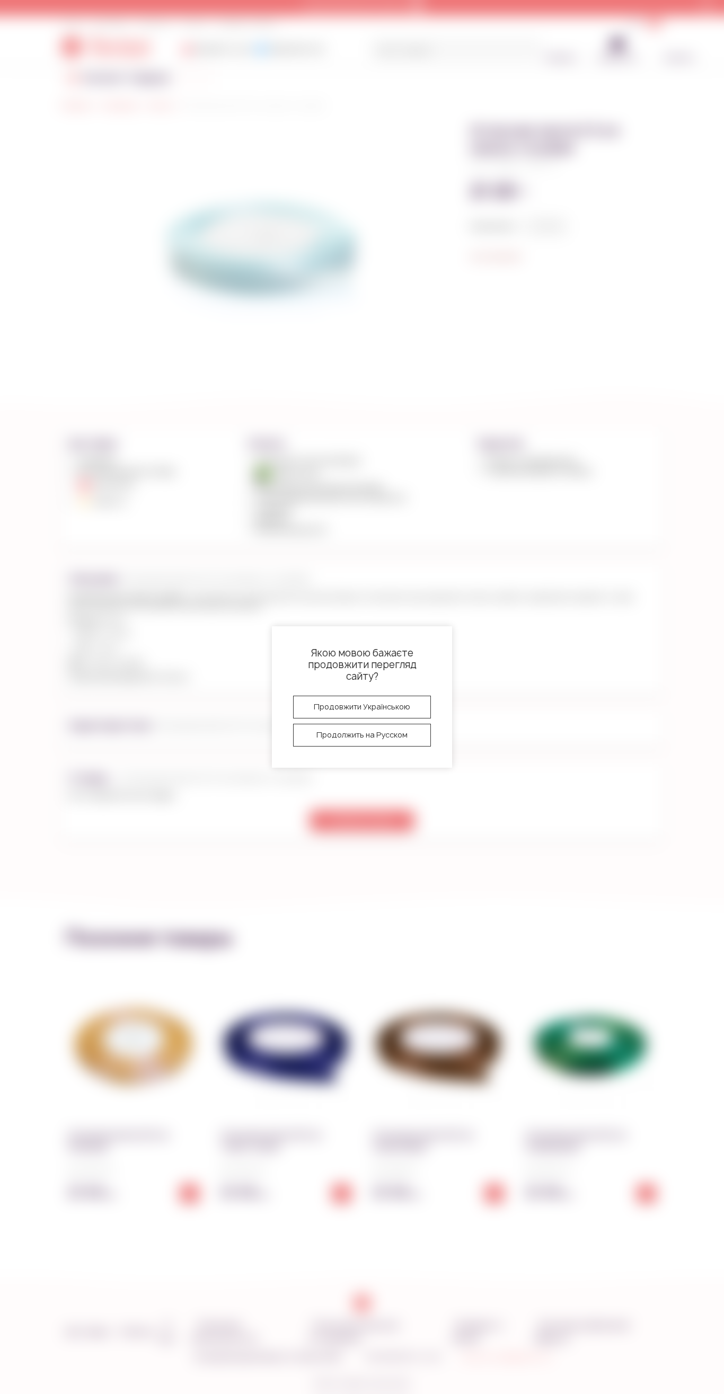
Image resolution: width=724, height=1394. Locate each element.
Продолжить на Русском (362, 735)
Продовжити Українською (362, 707)
